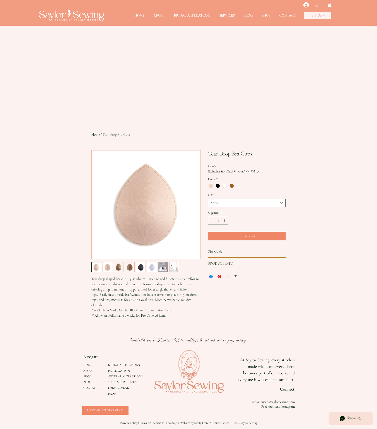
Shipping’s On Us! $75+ (247, 171)
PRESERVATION (119, 371)
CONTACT (90, 388)
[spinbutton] (218, 221)
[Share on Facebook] (211, 276)
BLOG (87, 382)
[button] (330, 5)
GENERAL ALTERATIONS (125, 376)
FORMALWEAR (118, 388)
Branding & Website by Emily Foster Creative (193, 423)
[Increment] (225, 221)
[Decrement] (211, 221)
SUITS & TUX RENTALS (123, 382)
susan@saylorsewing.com (278, 402)
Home (95, 134)
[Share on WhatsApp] (227, 276)
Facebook (267, 406)
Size (211, 195)
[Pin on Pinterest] (219, 276)
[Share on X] (235, 276)
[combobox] (247, 203)
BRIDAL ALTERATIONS (124, 365)
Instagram (288, 406)
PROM (112, 393)
